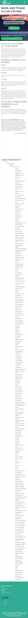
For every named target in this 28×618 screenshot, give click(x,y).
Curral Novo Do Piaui (20, 293)
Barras (16, 201)
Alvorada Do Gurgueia (20, 180)
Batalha (17, 207)
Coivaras (17, 276)
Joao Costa (18, 355)
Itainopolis (17, 343)
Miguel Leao (18, 397)
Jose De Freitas (18, 360)
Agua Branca (18, 172)
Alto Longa (17, 177)
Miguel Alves (18, 395)
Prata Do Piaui (18, 472)
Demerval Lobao (19, 297)
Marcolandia (18, 388)
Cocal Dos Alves (18, 274)
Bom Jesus (17, 221)
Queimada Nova (19, 474)
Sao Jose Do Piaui (19, 532)
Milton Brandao (18, 398)
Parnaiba (17, 443)
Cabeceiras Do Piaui (19, 235)
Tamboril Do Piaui (19, 562)
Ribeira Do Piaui (18, 481)
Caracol (17, 262)
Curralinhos (17, 295)
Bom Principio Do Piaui (20, 223)
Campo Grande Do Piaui (20, 248)
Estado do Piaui (16, 166)
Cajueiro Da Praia (19, 238)
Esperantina (18, 309)
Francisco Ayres (18, 320)
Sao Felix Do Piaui (19, 505)
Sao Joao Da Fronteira (20, 520)
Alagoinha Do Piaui (19, 173)
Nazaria (17, 415)
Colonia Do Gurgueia (20, 278)
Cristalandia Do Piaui (20, 286)
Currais (16, 292)
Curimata (17, 290)
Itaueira (17, 344)
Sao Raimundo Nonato (20, 548)
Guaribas (17, 332)
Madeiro (17, 384)
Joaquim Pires (18, 357)
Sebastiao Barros (19, 549)
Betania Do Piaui (19, 216)
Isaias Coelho (18, 341)
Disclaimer (5, 603)
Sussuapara (18, 560)
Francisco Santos (19, 323)
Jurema (17, 365)
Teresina (17, 565)
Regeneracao (18, 477)
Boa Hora (17, 217)
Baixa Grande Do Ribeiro (20, 198)
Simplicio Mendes (19, 556)
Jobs (6, 602)
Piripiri (16, 467)
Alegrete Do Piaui (19, 175)
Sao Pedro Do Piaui (19, 546)
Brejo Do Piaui (18, 230)
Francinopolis (18, 318)
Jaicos (16, 348)
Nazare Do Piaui (18, 413)
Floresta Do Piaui (19, 314)
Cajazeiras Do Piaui (19, 237)
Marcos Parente (18, 390)
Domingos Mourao (19, 304)
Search (15, 28)
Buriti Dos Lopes (19, 231)
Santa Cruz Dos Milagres (20, 488)
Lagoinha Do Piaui (19, 377)
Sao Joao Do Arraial (19, 525)
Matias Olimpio (18, 393)
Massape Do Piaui (19, 391)
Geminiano (17, 327)
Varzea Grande (18, 574)
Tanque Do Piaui (18, 563)
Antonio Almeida (19, 187)
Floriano (17, 316)
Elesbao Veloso (18, 306)
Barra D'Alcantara (19, 200)
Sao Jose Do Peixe (19, 530)
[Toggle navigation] (24, 2)
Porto (16, 469)
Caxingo (17, 269)
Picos (16, 460)
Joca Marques (18, 358)
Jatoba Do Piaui (18, 351)
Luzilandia (17, 383)
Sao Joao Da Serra (19, 522)
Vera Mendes (18, 576)
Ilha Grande (18, 336)
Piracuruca (17, 465)
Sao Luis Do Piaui (19, 537)
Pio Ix (16, 463)
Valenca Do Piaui (19, 570)
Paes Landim (18, 432)
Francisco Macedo (19, 321)
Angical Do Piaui (18, 184)
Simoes (16, 555)
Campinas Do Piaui (19, 243)
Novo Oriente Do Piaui (20, 423)
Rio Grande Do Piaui (19, 484)
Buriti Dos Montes (19, 233)
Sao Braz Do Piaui (19, 503)
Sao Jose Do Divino (19, 529)
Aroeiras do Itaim (19, 191)
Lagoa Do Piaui (18, 374)
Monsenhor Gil (18, 400)
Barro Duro (17, 205)
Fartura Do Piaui (19, 311)
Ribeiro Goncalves (19, 483)
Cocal (16, 271)
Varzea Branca (18, 572)
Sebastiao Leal (18, 551)
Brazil (12, 165)
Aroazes (17, 189)
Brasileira (17, 228)
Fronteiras (17, 325)
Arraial (16, 193)
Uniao (16, 567)
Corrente (17, 285)
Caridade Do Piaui (19, 265)
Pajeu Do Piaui (18, 434)
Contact (5, 604)
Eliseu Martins (18, 307)
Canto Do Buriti (18, 255)
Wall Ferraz (17, 579)
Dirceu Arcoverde (19, 299)
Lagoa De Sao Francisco (20, 369)
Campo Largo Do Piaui (20, 250)
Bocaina (17, 219)
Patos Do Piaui (18, 447)
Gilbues (17, 329)
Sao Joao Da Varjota (20, 523)
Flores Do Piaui (18, 313)
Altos (16, 179)
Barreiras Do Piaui (19, 203)
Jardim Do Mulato (19, 350)
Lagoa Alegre (18, 367)
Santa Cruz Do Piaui (19, 486)
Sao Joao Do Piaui (19, 527)
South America (10, 163)
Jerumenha (17, 353)
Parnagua (17, 441)
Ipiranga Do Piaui (19, 339)
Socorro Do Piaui (19, 558)
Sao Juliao (17, 534)
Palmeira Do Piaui (19, 436)
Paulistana (17, 451)
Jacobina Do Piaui (19, 346)
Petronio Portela (19, 458)
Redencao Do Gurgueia (20, 476)
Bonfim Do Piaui (18, 224)
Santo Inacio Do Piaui (20, 502)
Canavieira (17, 253)
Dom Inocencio (18, 302)
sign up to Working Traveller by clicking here (15, 122)
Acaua (16, 168)
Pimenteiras (18, 462)
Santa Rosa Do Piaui (19, 493)
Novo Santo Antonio (19, 425)
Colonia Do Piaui (19, 279)
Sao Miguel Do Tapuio (20, 544)
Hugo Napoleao (18, 334)
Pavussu (17, 453)
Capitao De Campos (19, 257)
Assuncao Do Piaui (19, 194)
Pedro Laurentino (19, 456)
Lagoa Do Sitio (18, 376)
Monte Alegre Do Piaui (20, 404)
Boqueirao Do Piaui (19, 226)
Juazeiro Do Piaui (19, 362)
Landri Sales (18, 379)
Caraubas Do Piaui (19, 264)
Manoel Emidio (18, 386)
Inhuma (17, 337)
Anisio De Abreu (18, 186)
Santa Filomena (18, 490)
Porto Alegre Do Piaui (20, 470)
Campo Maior (18, 252)
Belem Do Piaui (18, 210)
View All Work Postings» (20, 133)
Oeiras (16, 427)
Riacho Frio (17, 479)
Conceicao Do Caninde (20, 281)
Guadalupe (17, 330)
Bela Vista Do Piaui (19, 209)
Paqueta (17, 439)
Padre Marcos (18, 430)
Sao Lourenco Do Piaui (20, 536)
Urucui (16, 569)
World (5, 161)
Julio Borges (18, 364)
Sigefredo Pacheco (19, 553)
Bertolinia (17, 214)
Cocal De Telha (18, 272)
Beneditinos (18, 212)
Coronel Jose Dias (19, 283)
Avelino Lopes (18, 196)
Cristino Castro (18, 288)
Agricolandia (18, 170)
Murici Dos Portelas (19, 412)
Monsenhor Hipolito (19, 402)
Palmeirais (17, 437)
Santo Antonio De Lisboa (20, 497)
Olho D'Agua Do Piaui (20, 429)
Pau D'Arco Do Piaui (19, 449)
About (6, 600)
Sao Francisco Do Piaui (20, 510)
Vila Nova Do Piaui (19, 577)
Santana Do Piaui (19, 495)
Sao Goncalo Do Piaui (20, 515)
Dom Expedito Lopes (19, 300)
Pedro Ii (17, 455)
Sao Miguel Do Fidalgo (20, 542)
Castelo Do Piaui (19, 267)
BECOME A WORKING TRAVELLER (11, 38)
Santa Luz (17, 491)
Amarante (17, 182)
